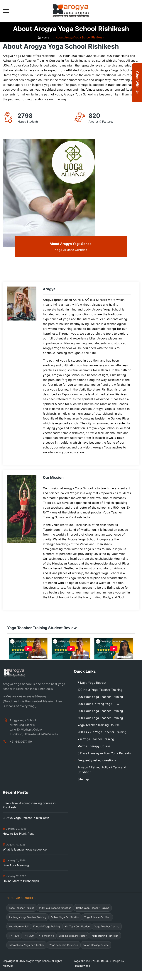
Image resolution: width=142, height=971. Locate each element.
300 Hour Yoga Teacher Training (100, 711)
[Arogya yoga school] (71, 10)
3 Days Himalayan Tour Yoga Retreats (104, 753)
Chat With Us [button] (137, 82)
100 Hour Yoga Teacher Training (99, 690)
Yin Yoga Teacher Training (95, 739)
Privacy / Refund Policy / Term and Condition (101, 769)
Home (45, 37)
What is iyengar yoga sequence (25, 849)
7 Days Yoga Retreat (91, 682)
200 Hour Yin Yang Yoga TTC (98, 704)
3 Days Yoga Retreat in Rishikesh (26, 818)
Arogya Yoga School (38, 960)
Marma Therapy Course (93, 746)
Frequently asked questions (96, 760)
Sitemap (83, 779)
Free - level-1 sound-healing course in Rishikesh (29, 805)
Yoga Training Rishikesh (105, 935)
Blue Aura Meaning (16, 865)
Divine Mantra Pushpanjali (21, 881)
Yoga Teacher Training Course (98, 725)
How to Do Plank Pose (18, 833)
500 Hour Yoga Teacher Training (100, 718)
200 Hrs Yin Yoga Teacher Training (101, 732)
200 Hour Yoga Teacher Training (100, 697)
